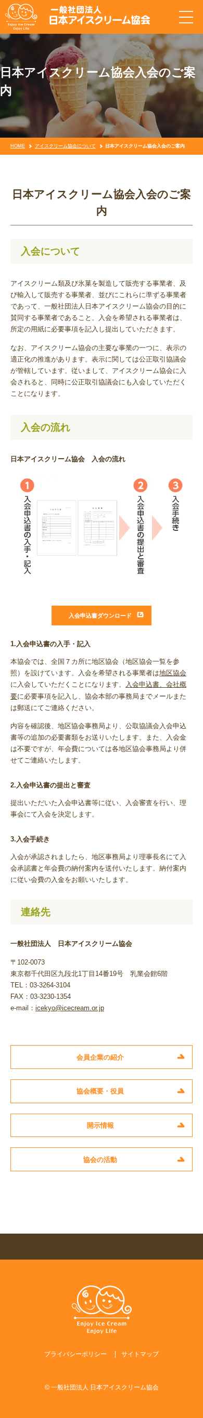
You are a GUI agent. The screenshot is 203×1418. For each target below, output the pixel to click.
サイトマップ (140, 1354)
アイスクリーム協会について (65, 146)
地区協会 (172, 673)
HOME (17, 146)
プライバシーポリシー (75, 1354)
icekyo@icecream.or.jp (69, 1008)
